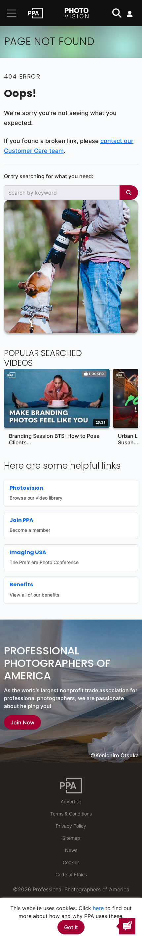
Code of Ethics (71, 874)
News (71, 850)
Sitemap (71, 838)
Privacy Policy (71, 826)
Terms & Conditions (71, 813)
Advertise (71, 801)
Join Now (22, 722)
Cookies (71, 862)
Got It (71, 927)
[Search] (129, 192)
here (98, 908)
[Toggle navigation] (11, 13)
